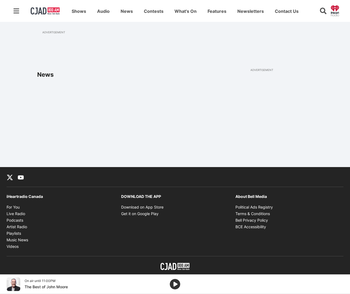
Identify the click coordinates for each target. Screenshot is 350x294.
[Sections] (16, 10)
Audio (103, 11)
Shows (79, 11)
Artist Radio (17, 226)
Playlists (14, 233)
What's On (185, 11)
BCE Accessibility (250, 226)
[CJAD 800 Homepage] (45, 10)
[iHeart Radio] (335, 10)
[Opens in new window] (13, 284)
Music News (17, 239)
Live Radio (16, 213)
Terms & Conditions (252, 213)
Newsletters (250, 11)
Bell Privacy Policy (251, 220)
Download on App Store (142, 207)
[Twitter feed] (10, 177)
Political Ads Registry (254, 207)
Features (217, 11)
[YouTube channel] (21, 177)
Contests (154, 11)
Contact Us (287, 11)
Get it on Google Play (140, 213)
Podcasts (15, 220)
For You (13, 207)
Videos (13, 246)
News (127, 11)
